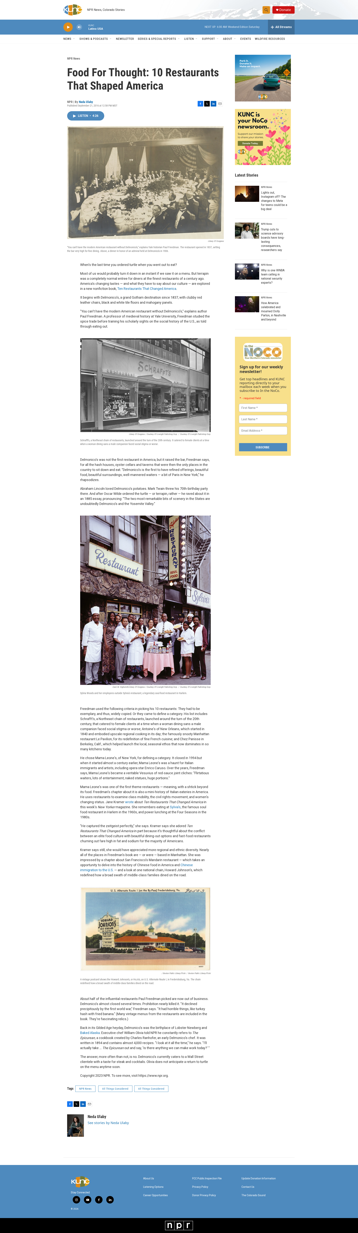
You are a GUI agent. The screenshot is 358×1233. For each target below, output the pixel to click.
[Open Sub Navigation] (74, 38)
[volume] (79, 27)
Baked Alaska (90, 1033)
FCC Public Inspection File (207, 1178)
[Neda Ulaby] (75, 1125)
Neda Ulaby (86, 102)
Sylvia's (175, 807)
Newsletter (125, 38)
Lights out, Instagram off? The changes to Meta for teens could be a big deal (274, 201)
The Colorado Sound (253, 1195)
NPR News (73, 58)
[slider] (85, 27)
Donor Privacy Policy (204, 1195)
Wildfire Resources (270, 38)
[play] (68, 27)
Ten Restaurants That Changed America (146, 289)
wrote (129, 802)
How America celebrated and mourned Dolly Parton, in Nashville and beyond (273, 311)
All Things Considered (115, 1088)
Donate (285, 10)
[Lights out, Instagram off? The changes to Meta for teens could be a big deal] (247, 194)
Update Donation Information (258, 1178)
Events (245, 38)
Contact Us (247, 1187)
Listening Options (153, 1187)
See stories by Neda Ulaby (108, 1123)
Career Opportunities (155, 1195)
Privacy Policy (200, 1187)
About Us (148, 1178)
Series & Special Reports (157, 38)
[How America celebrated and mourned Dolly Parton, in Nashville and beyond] (247, 304)
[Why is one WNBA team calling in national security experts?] (247, 271)
